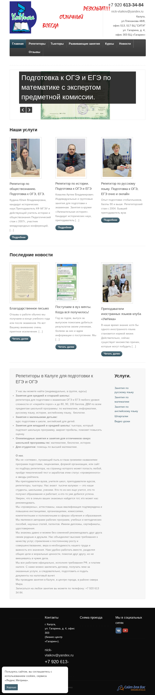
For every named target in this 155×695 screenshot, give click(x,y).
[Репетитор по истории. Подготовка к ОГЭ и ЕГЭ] (71, 178)
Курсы (109, 43)
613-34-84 (125, 4)
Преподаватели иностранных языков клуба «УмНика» (121, 314)
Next (29, 110)
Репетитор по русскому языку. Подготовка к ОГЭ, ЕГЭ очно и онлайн (119, 189)
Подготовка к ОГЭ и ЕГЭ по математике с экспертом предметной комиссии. (66, 87)
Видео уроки (122, 421)
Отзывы (34, 52)
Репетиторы (37, 43)
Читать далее (20, 338)
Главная (18, 43)
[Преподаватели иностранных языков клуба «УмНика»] (117, 304)
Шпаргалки (121, 416)
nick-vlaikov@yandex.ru (127, 11)
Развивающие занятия (84, 43)
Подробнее (19, 237)
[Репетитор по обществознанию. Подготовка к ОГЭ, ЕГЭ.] (26, 179)
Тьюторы (57, 43)
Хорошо (11, 687)
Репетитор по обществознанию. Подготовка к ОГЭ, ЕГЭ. (27, 189)
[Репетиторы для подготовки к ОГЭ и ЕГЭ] (23, 17)
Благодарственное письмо (29, 308)
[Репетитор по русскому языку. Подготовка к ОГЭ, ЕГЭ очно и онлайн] (117, 178)
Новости (125, 43)
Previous (23, 110)
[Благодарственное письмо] (25, 303)
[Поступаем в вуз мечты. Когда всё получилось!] (66, 302)
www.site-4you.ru (138, 689)
